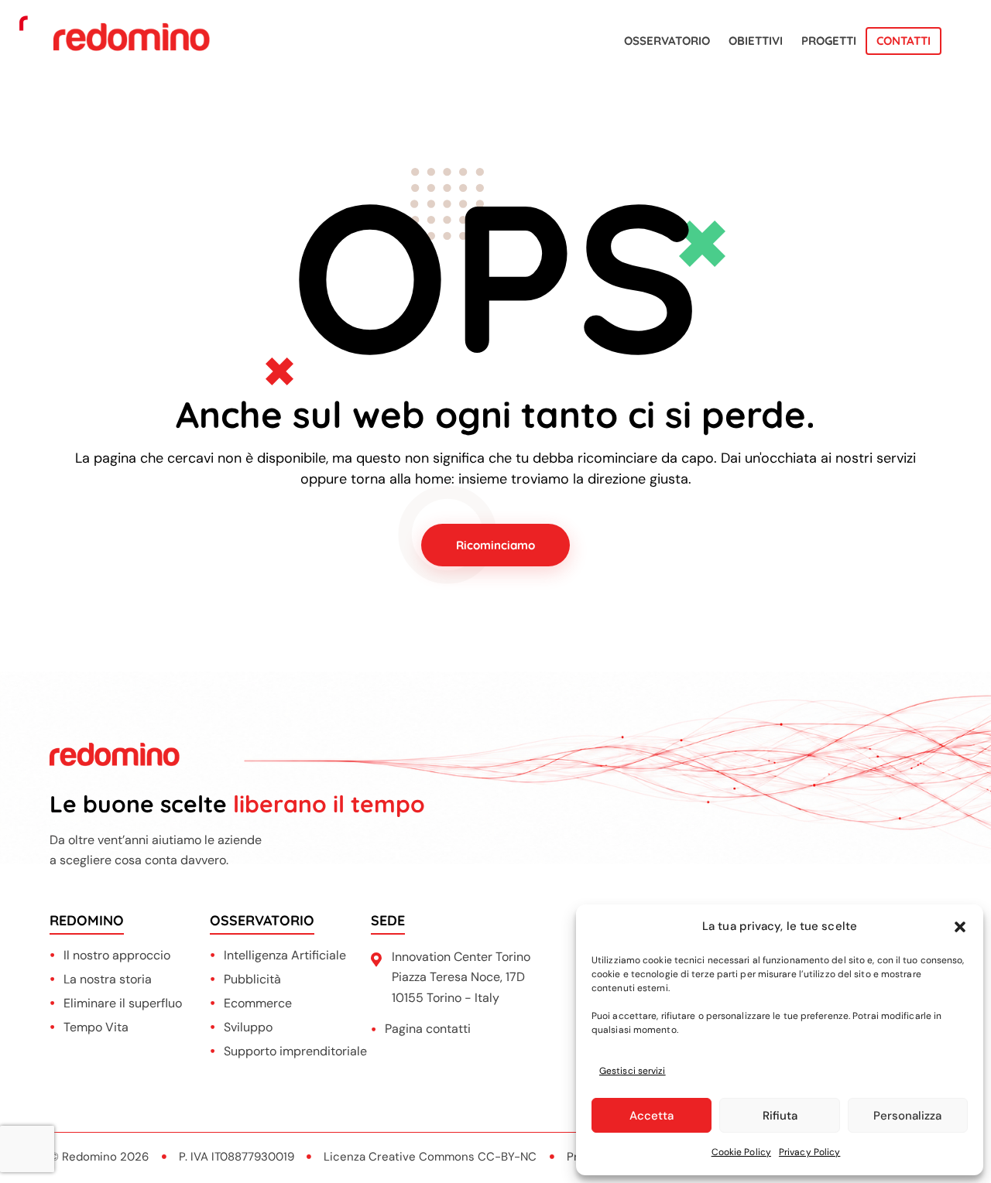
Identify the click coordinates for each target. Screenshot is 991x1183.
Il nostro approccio (116, 955)
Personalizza (907, 1115)
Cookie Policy (741, 1152)
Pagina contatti (428, 1029)
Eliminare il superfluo (122, 1003)
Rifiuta (780, 1115)
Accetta (651, 1115)
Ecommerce (258, 1003)
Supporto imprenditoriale (295, 1051)
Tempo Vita (96, 1027)
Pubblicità (252, 979)
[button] (960, 927)
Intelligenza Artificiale (285, 955)
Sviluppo (248, 1027)
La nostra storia (107, 979)
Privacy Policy (809, 1152)
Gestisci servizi (632, 1071)
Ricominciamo (495, 545)
